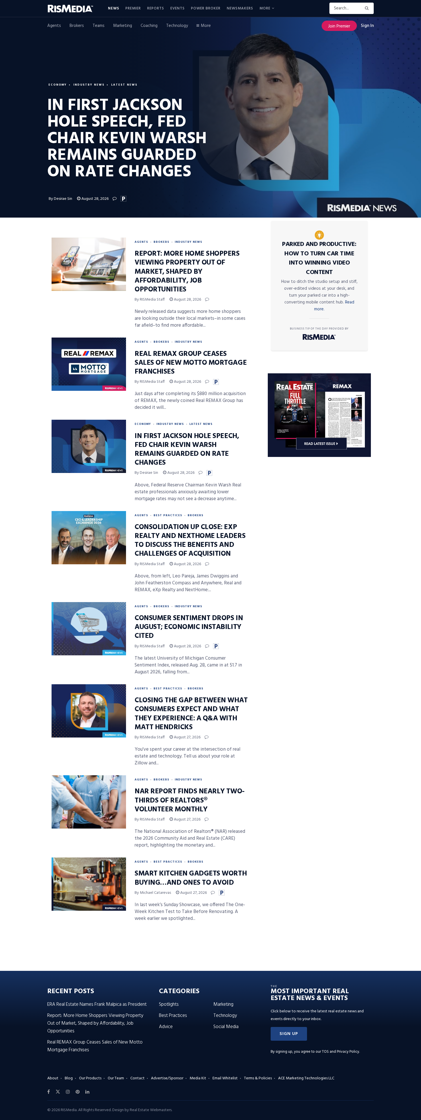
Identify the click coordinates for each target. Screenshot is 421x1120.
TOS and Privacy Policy (340, 1052)
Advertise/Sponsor (167, 1078)
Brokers (77, 25)
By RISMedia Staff (150, 299)
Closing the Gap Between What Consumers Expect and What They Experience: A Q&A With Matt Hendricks (191, 714)
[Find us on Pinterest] (78, 1092)
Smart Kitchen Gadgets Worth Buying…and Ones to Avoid (191, 878)
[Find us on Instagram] (68, 1092)
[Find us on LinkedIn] (87, 1092)
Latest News (124, 84)
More (264, 8)
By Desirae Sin (60, 199)
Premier (133, 8)
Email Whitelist (225, 1078)
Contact (137, 1078)
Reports (155, 8)
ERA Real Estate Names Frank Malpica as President (97, 1004)
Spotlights (169, 1004)
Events (177, 8)
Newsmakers (240, 8)
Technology (177, 25)
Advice (166, 1027)
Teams (99, 25)
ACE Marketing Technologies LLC (306, 1078)
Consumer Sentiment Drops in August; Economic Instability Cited (189, 627)
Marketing (122, 25)
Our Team (116, 1078)
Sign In (367, 25)
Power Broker (206, 8)
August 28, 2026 (94, 199)
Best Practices (168, 515)
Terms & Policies (258, 1078)
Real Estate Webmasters (151, 1110)
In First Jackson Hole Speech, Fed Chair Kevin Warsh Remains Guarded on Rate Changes (187, 450)
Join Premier (339, 26)
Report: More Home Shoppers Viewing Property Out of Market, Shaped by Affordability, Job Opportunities (187, 271)
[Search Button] (368, 8)
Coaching (149, 25)
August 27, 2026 (186, 737)
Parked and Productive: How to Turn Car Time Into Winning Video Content (319, 258)
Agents (54, 25)
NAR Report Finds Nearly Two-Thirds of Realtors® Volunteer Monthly (190, 800)
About (52, 1078)
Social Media (226, 1027)
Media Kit (198, 1078)
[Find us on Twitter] (58, 1092)
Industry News (89, 84)
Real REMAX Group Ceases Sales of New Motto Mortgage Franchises (191, 363)
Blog (69, 1078)
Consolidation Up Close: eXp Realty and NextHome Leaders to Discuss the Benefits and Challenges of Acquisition (190, 541)
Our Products (90, 1078)
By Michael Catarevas (153, 893)
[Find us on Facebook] (48, 1092)
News (113, 8)
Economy (57, 84)
